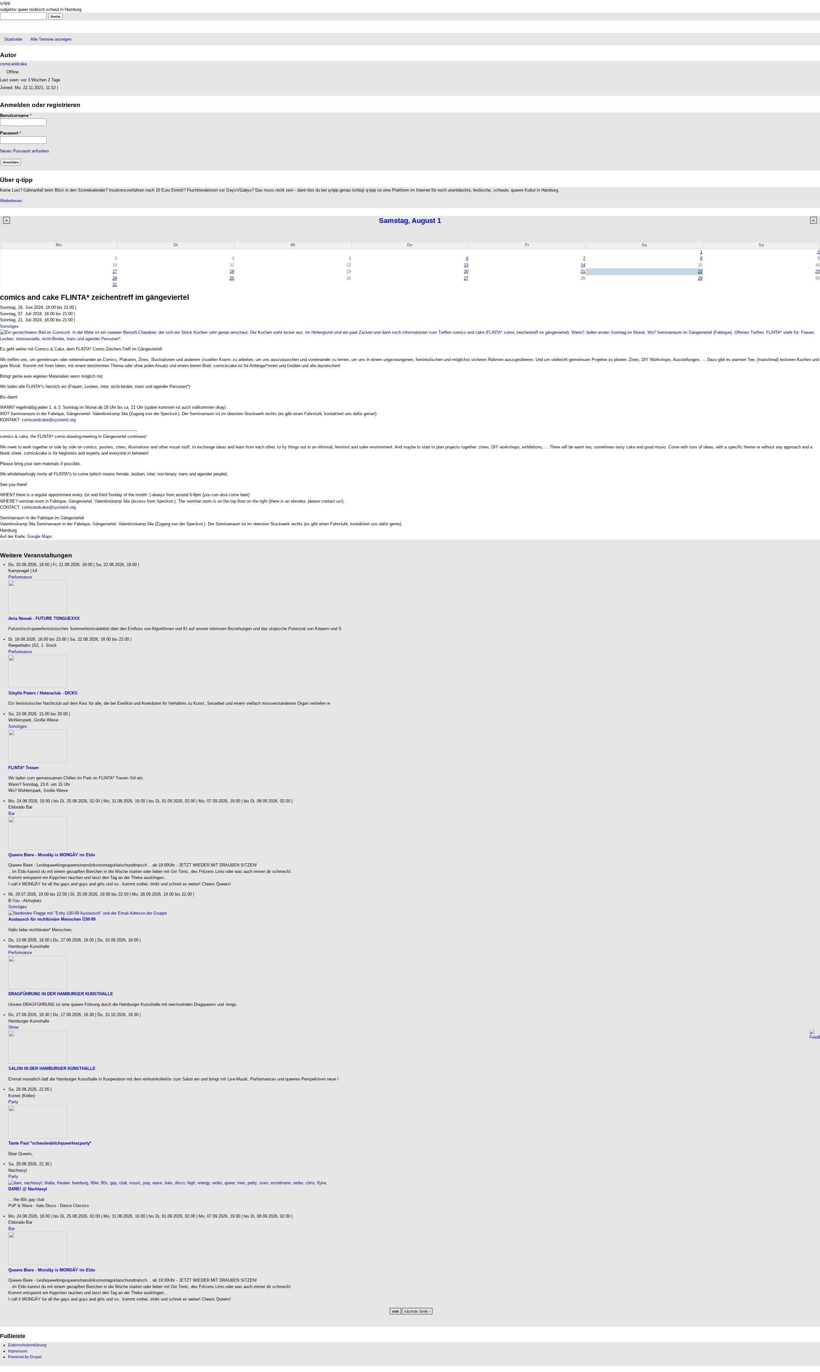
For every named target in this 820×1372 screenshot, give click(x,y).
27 (466, 278)
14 (583, 265)
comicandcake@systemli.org (49, 419)
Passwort (10, 133)
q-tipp (5, 3)
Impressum (17, 1351)
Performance (20, 577)
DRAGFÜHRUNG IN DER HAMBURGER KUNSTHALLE (60, 993)
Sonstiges (9, 326)
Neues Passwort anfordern (24, 151)
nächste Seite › (417, 1311)
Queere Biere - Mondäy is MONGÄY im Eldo (51, 854)
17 (114, 271)
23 (817, 271)
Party (13, 1101)
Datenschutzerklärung (27, 1345)
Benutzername (15, 115)
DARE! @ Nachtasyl (27, 1189)
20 (466, 271)
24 (114, 278)
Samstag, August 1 (410, 221)
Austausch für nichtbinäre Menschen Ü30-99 (51, 919)
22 (700, 271)
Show (13, 1027)
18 (232, 271)
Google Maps (39, 536)
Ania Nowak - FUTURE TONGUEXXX (44, 618)
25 (232, 278)
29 (700, 278)
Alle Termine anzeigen (50, 39)
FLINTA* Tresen (23, 767)
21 (583, 271)
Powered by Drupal (25, 1357)
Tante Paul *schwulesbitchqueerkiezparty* (49, 1143)
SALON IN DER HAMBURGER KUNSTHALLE (51, 1068)
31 (114, 284)
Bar (11, 813)
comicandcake (13, 64)
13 (466, 265)
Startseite (13, 39)
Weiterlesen (11, 200)
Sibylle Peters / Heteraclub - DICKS (43, 693)
